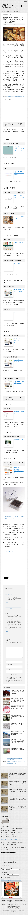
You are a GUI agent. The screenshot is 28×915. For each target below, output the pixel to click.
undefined (8, 96)
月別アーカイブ (5, 874)
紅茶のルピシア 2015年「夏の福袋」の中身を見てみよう (17, 725)
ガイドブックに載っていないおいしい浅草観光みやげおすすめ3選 (17, 692)
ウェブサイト (8, 669)
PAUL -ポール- (17, 312)
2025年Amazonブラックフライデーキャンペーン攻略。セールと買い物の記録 (17, 783)
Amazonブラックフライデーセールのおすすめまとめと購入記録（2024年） (18, 799)
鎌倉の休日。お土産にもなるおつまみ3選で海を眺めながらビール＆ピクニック (18, 741)
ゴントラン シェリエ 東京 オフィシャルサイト (19, 197)
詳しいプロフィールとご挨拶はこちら (11, 839)
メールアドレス (9, 664)
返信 (7, 602)
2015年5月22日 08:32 (10, 610)
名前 (6, 660)
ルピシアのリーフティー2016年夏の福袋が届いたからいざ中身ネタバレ (17, 700)
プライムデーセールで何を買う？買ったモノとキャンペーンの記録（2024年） (17, 808)
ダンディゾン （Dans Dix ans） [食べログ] (19, 340)
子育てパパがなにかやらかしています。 (11, 880)
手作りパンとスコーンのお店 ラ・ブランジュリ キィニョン (19, 148)
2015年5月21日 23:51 (10, 594)
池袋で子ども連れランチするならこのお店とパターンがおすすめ (17, 733)
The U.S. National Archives (18, 96)
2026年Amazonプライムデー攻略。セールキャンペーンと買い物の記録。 (17, 775)
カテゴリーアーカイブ (6, 868)
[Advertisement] (13, 109)
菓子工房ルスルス (18, 439)
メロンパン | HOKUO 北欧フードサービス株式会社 (19, 173)
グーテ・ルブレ (18, 263)
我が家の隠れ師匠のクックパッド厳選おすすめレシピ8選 (18, 717)
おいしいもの (9, 551)
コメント (7, 645)
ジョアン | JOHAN (18, 242)
